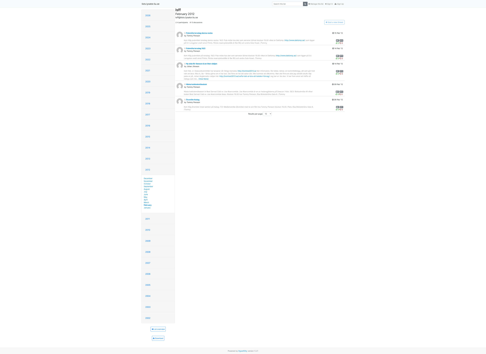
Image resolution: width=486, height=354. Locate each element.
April (145, 200)
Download (159, 338)
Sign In (330, 4)
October (147, 184)
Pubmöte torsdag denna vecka (199, 33)
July (145, 192)
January (147, 208)
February (147, 205)
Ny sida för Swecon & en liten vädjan (201, 64)
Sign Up (340, 4)
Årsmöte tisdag (192, 100)
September (148, 186)
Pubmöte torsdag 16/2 (195, 48)
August (147, 189)
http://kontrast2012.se (247, 71)
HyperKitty (242, 351)
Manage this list (316, 4)
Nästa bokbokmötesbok (196, 84)
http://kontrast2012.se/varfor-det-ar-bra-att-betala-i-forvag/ (244, 76)
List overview (159, 329)
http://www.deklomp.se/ (295, 40)
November (148, 181)
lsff (178, 10)
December (148, 178)
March (146, 202)
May (145, 197)
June (146, 194)
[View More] (203, 79)
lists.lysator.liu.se (150, 4)
